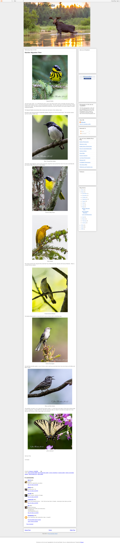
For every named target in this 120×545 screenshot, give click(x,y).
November (84, 195)
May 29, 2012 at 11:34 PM (33, 512)
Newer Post (27, 530)
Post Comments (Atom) (53, 533)
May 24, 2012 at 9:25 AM (33, 484)
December (84, 193)
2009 (82, 229)
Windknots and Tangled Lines (86, 167)
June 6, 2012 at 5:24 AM (33, 521)
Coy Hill (29, 493)
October (84, 197)
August (84, 201)
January (84, 222)
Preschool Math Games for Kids (34, 519)
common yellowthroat (53, 472)
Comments (83, 133)
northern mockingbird (69, 472)
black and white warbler (32, 472)
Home (50, 530)
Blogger (81, 542)
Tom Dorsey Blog (83, 164)
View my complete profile (85, 124)
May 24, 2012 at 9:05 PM (33, 496)
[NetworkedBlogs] (87, 76)
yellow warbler (40, 474)
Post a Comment (29, 524)
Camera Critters (83, 151)
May (83, 206)
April (83, 217)
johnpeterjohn (31, 515)
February (84, 220)
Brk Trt (29, 480)
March (83, 218)
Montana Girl (82, 160)
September (84, 199)
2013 (82, 190)
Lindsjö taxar (30, 499)
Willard (29, 487)
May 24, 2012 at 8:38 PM (33, 490)
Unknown (83, 122)
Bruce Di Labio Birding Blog (86, 148)
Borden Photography (84, 141)
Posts (82, 131)
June (83, 204)
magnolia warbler (61, 472)
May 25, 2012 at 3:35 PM (33, 503)
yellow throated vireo (33, 474)
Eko (29, 505)
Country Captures (83, 155)
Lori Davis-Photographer (85, 157)
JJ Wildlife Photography (39, 5)
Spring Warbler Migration (85, 212)
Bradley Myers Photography (86, 146)
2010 (82, 227)
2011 (82, 225)
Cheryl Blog (82, 153)
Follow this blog (87, 78)
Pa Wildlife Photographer (85, 162)
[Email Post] (41, 471)
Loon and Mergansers (87, 214)
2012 (82, 191)
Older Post (72, 530)
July (83, 203)
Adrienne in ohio (83, 144)
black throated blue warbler (43, 472)
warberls (26, 474)
